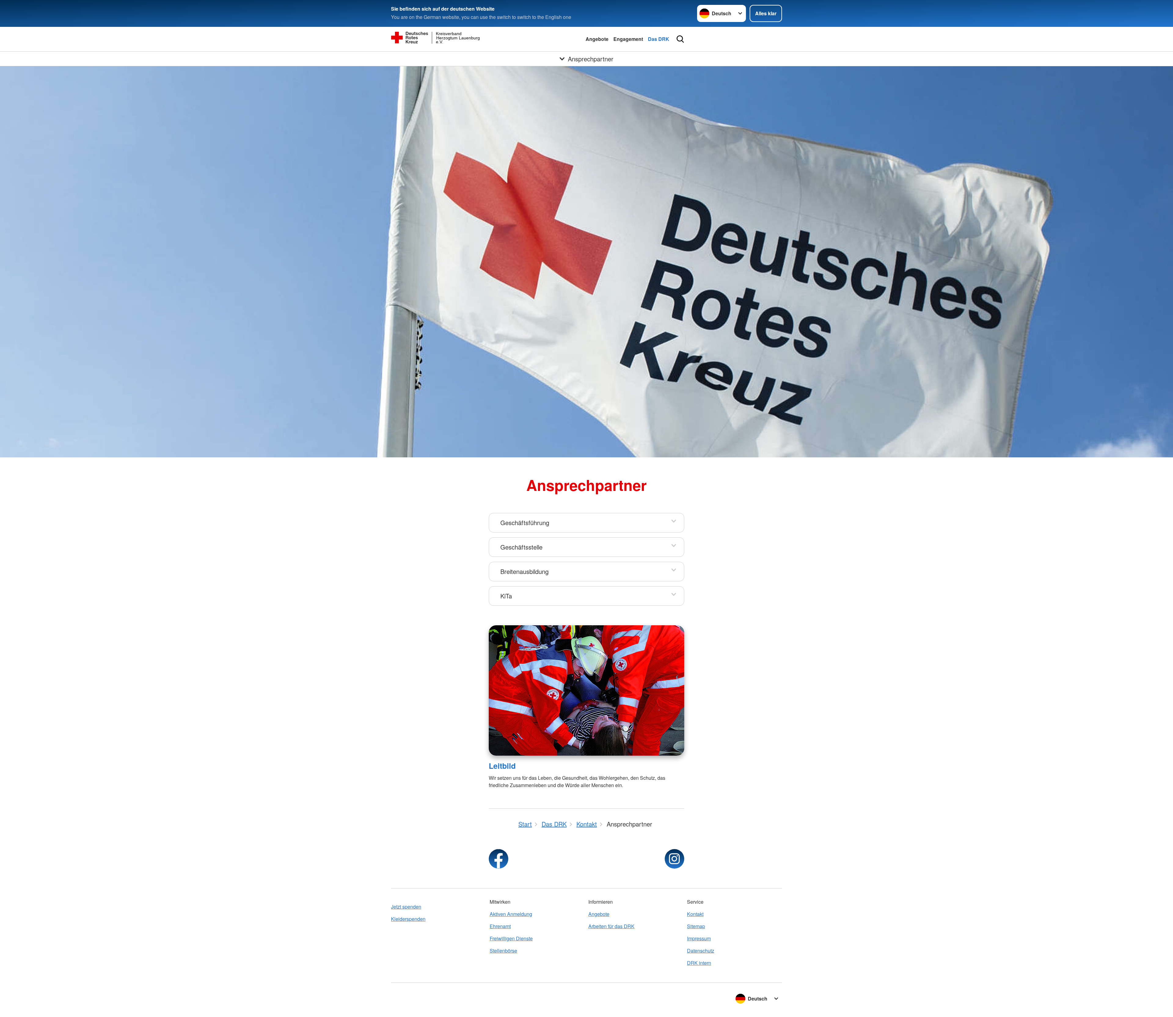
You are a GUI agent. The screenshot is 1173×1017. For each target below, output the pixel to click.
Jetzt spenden (406, 906)
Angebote (597, 38)
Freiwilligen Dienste (511, 938)
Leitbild (502, 765)
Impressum (699, 938)
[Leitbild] (586, 690)
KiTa (506, 595)
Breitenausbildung (524, 571)
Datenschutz (700, 950)
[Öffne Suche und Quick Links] (680, 39)
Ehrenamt (500, 926)
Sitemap (696, 926)
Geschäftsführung (524, 522)
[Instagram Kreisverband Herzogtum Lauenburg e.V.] (674, 859)
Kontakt (695, 913)
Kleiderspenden (408, 918)
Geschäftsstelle (521, 547)
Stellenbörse (503, 950)
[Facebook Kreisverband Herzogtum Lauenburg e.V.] (498, 859)
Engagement (628, 38)
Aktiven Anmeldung (511, 913)
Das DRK (658, 38)
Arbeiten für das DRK (611, 926)
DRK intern (699, 962)
